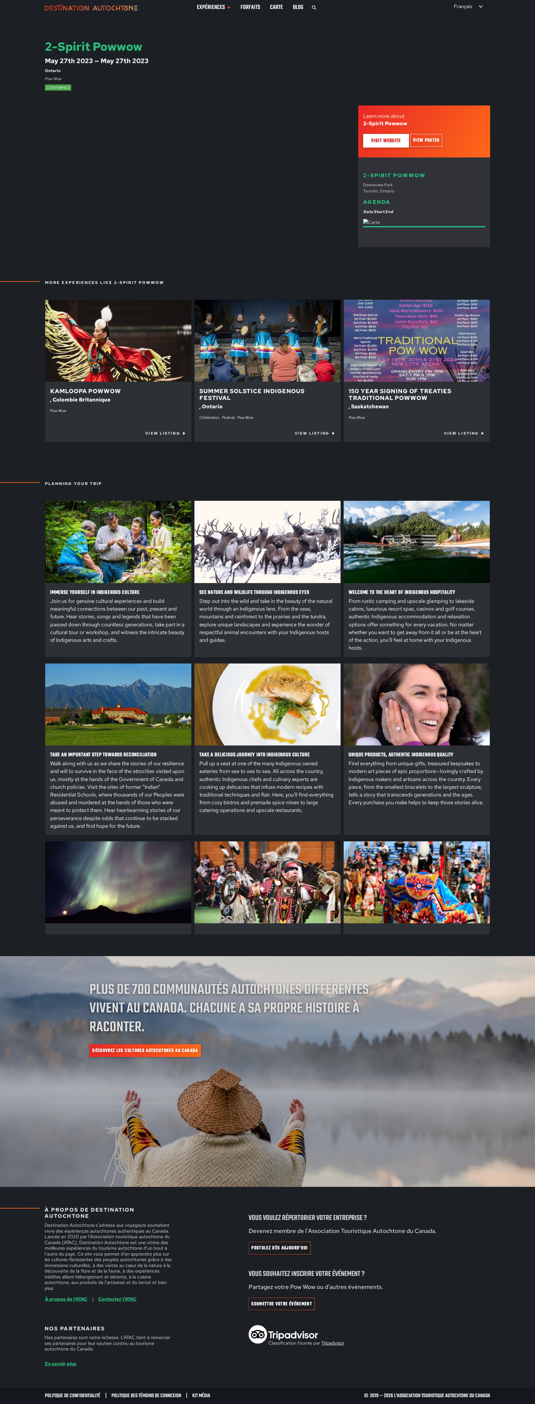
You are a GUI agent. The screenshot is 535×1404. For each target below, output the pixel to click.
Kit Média (201, 1396)
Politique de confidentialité (72, 1396)
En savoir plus (60, 1364)
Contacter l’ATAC (117, 1299)
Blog (298, 7)
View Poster (426, 140)
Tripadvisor (332, 1343)
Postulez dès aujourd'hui (279, 1248)
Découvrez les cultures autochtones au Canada (145, 1050)
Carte (276, 7)
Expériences (211, 7)
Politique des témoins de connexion (146, 1396)
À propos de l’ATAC (66, 1299)
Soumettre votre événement (281, 1304)
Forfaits (250, 7)
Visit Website (386, 140)
